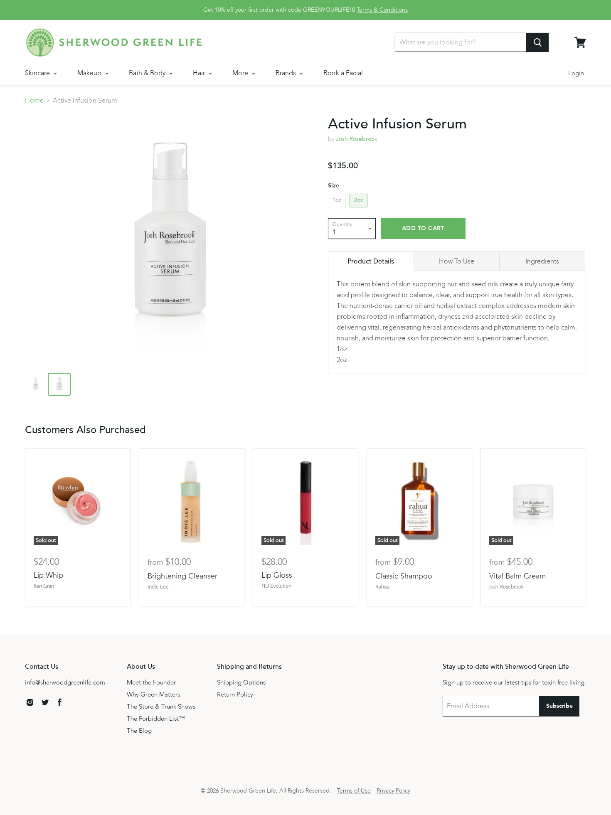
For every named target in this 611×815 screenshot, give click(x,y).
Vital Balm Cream (517, 576)
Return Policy (235, 694)
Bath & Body (148, 73)
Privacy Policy (393, 791)
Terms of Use (354, 791)
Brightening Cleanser (182, 576)
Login (576, 73)
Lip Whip (48, 575)
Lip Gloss (276, 575)
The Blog (139, 730)
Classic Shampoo (403, 576)
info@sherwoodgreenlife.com (65, 682)
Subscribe (559, 705)
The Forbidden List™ (156, 718)
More (241, 73)
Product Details (370, 261)
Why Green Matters (153, 694)
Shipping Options (241, 682)
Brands (287, 73)
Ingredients (542, 261)
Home (34, 100)
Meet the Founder (151, 682)
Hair (200, 73)
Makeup (90, 73)
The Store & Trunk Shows (161, 706)
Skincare (38, 73)
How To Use (456, 261)
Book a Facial (343, 73)
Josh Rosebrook (356, 139)
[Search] (538, 42)
